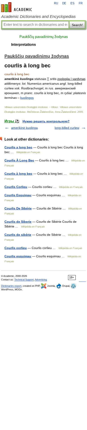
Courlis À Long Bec (19, 160)
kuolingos (27, 97)
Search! (77, 25)
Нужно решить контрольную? (46, 121)
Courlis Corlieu (15, 187)
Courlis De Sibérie (18, 208)
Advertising (41, 279)
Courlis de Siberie (17, 221)
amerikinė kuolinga (24, 128)
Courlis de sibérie (17, 234)
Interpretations (23, 44)
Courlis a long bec (18, 147)
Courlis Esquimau (17, 195)
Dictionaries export (11, 285)
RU (56, 3)
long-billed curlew (67, 128)
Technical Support (24, 279)
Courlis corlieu (15, 248)
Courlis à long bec (18, 173)
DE (64, 3)
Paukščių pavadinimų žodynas (43, 37)
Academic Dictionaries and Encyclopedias (38, 16)
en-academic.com (17, 7)
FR (81, 3)
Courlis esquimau (17, 256)
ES (72, 3)
